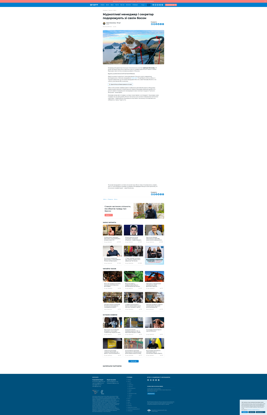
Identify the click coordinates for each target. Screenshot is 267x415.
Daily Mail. (134, 78)
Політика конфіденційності (134, 409)
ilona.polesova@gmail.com (98, 381)
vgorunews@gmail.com (98, 383)
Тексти (117, 4)
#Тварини (110, 199)
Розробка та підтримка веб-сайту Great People (159, 411)
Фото (115, 10)
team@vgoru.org (96, 386)
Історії (130, 383)
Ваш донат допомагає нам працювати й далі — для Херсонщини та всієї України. (133, 1)
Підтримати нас (170, 4)
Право (130, 390)
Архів (129, 402)
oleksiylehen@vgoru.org (113, 383)
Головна (105, 10)
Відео (112, 4)
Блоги (107, 4)
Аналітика (131, 384)
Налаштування (260, 412)
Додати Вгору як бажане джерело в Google (121, 84)
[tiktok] (162, 5)
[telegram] (160, 5)
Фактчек (131, 386)
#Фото (105, 199)
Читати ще (133, 361)
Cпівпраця (135, 4)
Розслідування (132, 388)
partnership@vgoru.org (112, 381)
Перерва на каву (132, 393)
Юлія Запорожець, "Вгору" (113, 22)
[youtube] (158, 5)
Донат (108, 215)
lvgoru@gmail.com (97, 384)
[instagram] (155, 5)
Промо (130, 395)
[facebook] (153, 5)
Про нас (122, 4)
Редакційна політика (132, 407)
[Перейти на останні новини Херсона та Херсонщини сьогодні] (94, 5)
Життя (130, 396)
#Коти (115, 199)
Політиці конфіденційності (253, 409)
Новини (102, 4)
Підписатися (151, 393)
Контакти (128, 4)
